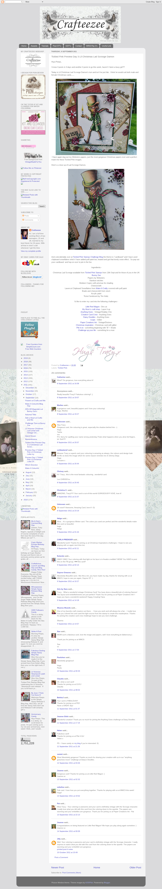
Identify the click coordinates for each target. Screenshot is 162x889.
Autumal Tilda (30, 415)
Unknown (61, 422)
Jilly (59, 839)
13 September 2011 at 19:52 (68, 796)
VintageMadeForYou (33, 162)
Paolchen (61, 657)
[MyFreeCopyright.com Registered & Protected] (33, 181)
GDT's (68, 46)
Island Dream (30, 436)
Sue (58, 631)
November (30, 391)
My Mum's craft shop (91, 309)
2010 (26, 500)
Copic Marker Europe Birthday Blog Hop (37, 544)
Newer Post (57, 867)
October (29, 394)
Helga (59, 518)
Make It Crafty (102, 288)
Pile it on (79, 328)
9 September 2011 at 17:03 (68, 650)
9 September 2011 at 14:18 (68, 600)
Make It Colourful (32, 468)
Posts (26, 216)
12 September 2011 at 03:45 (68, 763)
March (28, 489)
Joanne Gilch (63, 716)
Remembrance (31, 439)
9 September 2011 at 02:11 (68, 548)
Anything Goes (87, 312)
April (28, 486)
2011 (26, 385)
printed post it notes (65, 849)
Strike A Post (36, 631)
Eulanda (60, 556)
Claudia (60, 679)
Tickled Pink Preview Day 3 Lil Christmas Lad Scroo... (35, 445)
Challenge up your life (87, 330)
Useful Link (106, 46)
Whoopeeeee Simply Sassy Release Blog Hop (36, 590)
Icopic (93, 320)
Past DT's (57, 46)
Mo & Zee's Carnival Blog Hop (36, 523)
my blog (77, 743)
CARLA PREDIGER (65, 540)
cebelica (60, 787)
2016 (26, 368)
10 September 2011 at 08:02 (68, 690)
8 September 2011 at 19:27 (68, 414)
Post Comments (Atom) (71, 873)
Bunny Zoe (96, 275)
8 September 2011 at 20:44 (68, 464)
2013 (26, 378)
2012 (26, 381)
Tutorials (45, 46)
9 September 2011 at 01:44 (68, 532)
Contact (78, 46)
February (30, 492)
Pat (58, 803)
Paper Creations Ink (88, 322)
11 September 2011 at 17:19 (68, 723)
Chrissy (60, 471)
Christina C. (62, 490)
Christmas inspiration (84, 325)
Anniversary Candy (36, 715)
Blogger (107, 883)
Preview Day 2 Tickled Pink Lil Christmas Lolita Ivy (34, 452)
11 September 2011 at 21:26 (68, 746)
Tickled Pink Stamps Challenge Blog (88, 257)
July (27, 476)
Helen (59, 730)
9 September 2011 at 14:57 (68, 624)
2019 (26, 358)
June (28, 479)
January (29, 496)
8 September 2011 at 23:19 (68, 511)
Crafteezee (36, 230)
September (30, 398)
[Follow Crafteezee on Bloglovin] (28, 148)
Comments (28, 220)
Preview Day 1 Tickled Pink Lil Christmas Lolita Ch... (34, 459)
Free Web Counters (33, 349)
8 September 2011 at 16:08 (68, 384)
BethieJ (60, 698)
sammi (60, 754)
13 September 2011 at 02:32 (68, 779)
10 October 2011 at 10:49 (67, 852)
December (30, 388)
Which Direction (31, 465)
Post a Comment (61, 857)
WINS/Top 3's (91, 46)
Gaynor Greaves (64, 572)
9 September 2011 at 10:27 (68, 581)
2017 (26, 365)
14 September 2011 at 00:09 (68, 831)
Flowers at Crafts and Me (35, 401)
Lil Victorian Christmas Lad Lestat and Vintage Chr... (34, 431)
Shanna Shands (64, 608)
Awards (34, 46)
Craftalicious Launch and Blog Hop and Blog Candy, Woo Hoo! (38, 567)
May (28, 482)
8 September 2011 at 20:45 (68, 483)
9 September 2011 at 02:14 (68, 565)
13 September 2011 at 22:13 (68, 815)
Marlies (60, 405)
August (29, 472)
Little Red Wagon (92, 307)
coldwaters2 (62, 450)
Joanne (60, 771)
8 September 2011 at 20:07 (68, 442)
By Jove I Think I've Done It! (37, 694)
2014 (26, 375)
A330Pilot (89, 883)
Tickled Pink (62, 368)
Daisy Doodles (89, 317)
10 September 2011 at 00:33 (68, 671)
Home (23, 46)
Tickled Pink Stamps (93, 273)
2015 (26, 371)
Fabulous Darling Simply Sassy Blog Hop (38, 653)
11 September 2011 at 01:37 (68, 709)
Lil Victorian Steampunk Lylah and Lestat (38, 674)
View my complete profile (31, 251)
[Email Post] (81, 365)
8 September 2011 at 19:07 (68, 398)
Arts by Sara (62, 589)
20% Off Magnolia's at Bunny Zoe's (34, 410)
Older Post (135, 867)
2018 (26, 362)
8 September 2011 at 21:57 (68, 497)
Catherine (61, 377)
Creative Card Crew (89, 315)
